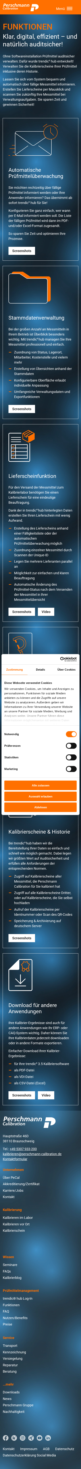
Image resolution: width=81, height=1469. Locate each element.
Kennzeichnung (14, 1352)
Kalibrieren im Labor (18, 1218)
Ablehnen (40, 807)
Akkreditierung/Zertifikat (21, 1184)
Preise (7, 1324)
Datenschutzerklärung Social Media (29, 1455)
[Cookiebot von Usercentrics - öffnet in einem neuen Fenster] (60, 659)
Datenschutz (64, 1449)
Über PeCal (11, 1178)
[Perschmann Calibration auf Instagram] (22, 1438)
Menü (60, 9)
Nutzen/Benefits (15, 1318)
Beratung (10, 1371)
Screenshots (21, 251)
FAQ (6, 1311)
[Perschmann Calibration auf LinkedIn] (48, 1438)
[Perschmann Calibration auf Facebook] (5, 1438)
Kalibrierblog (12, 1278)
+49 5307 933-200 (23, 1149)
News (7, 1399)
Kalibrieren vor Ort (16, 1224)
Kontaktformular (15, 1159)
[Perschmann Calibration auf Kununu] (14, 1438)
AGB (46, 1449)
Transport (10, 1346)
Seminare (10, 1265)
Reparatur (10, 1365)
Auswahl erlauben (40, 796)
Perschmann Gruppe (18, 1405)
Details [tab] (40, 669)
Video (46, 612)
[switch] (71, 746)
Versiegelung (12, 1358)
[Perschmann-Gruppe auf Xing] (31, 1438)
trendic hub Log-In (17, 1298)
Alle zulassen (40, 785)
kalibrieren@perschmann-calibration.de (32, 1154)
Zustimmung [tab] (14, 669)
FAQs (7, 1271)
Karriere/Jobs (13, 1190)
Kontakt (9, 1197)
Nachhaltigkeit (13, 1412)
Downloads (11, 1392)
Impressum (28, 1449)
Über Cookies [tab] (66, 669)
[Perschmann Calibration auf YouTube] (39, 1438)
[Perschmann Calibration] (21, 7)
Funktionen (11, 1305)
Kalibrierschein (14, 1230)
